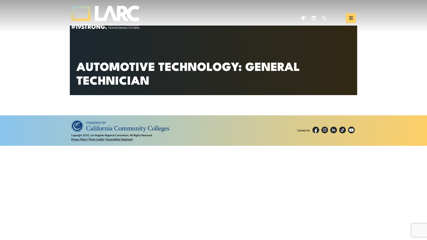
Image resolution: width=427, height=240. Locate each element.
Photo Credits (96, 139)
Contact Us (303, 130)
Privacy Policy (79, 139)
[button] (351, 18)
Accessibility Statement (119, 139)
